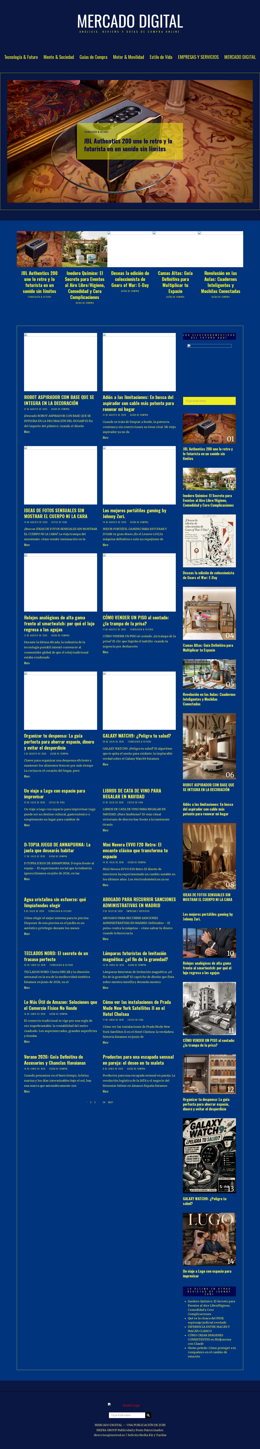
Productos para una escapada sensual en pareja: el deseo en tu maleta (138, 1059)
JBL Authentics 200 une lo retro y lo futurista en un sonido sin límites (128, 144)
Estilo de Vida (161, 56)
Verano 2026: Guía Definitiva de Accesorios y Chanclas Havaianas (55, 1059)
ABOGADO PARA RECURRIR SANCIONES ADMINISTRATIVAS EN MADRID (139, 902)
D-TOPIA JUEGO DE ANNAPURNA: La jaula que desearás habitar (57, 847)
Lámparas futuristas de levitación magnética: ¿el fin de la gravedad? (135, 956)
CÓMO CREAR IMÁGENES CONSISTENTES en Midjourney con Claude (209, 1339)
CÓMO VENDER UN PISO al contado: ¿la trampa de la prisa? (136, 620)
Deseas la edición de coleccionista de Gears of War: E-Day (130, 278)
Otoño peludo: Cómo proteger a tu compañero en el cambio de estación (212, 1352)
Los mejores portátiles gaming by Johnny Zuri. (134, 513)
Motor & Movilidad (128, 56)
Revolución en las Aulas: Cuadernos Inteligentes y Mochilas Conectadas (220, 281)
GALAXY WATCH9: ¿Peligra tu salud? (137, 735)
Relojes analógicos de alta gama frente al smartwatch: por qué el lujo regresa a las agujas (59, 623)
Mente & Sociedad (59, 56)
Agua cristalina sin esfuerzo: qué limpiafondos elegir (55, 902)
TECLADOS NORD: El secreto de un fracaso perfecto (56, 956)
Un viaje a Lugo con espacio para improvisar (54, 793)
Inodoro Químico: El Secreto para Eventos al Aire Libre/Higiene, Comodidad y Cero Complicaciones (85, 284)
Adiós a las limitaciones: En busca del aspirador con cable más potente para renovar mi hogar (138, 403)
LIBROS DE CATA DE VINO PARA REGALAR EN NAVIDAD (132, 793)
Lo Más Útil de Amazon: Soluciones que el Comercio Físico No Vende (60, 1004)
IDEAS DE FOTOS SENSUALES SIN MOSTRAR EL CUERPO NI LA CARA (55, 513)
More (27, 432)
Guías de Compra (93, 56)
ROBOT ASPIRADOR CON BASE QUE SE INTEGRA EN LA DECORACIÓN (59, 400)
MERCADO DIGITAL (240, 56)
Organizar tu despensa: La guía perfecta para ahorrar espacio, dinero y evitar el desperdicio (59, 741)
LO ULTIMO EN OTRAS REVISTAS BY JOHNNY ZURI (209, 1291)
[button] (231, 401)
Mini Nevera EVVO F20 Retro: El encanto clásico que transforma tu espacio (135, 850)
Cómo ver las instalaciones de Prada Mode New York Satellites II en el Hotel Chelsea (137, 1007)
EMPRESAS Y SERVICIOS (198, 56)
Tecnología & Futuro (21, 56)
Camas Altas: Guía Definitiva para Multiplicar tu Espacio (175, 281)
